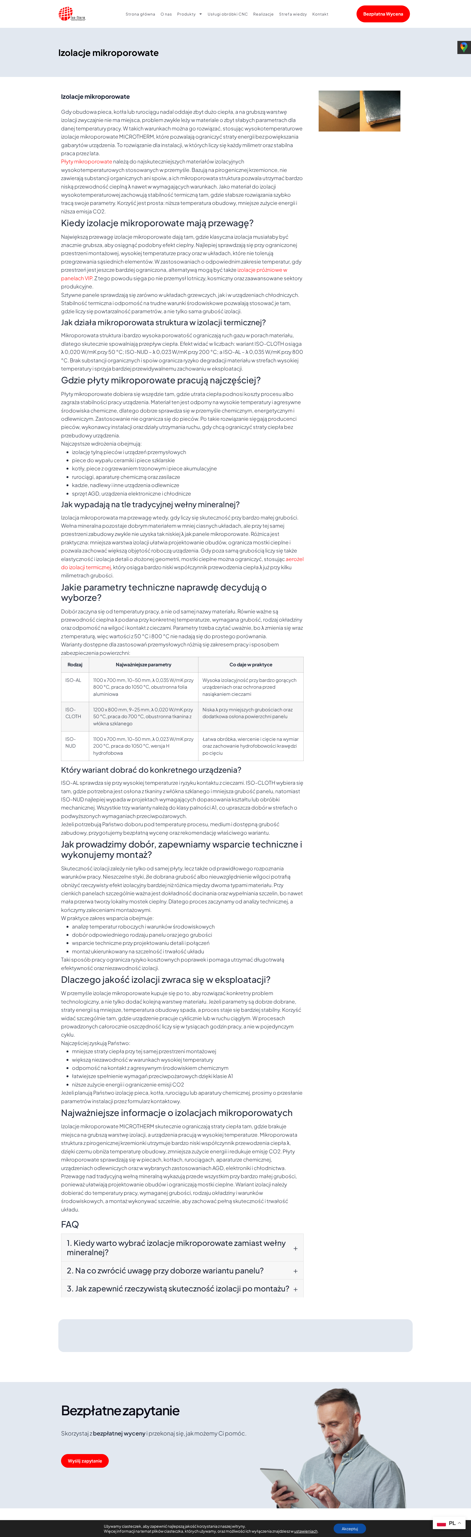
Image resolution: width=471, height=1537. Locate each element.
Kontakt (320, 13)
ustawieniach (306, 1531)
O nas (166, 13)
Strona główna (140, 13)
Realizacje (263, 13)
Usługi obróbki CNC (228, 13)
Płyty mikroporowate (86, 161)
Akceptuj (350, 1528)
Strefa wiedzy (293, 13)
